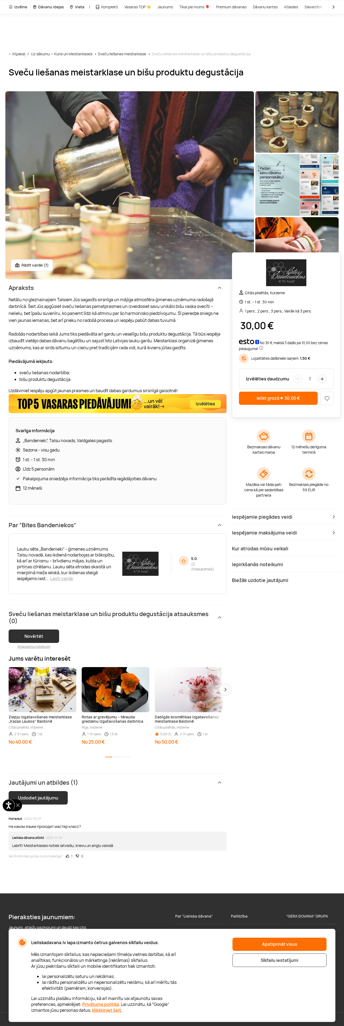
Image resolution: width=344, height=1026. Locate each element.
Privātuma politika (100, 1004)
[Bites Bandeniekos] (286, 273)
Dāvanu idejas (51, 6)
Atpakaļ (18, 53)
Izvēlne (20, 6)
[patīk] (327, 398)
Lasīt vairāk (61, 578)
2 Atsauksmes (201, 566)
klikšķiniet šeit (106, 1010)
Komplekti (109, 6)
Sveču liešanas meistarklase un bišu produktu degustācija (201, 53)
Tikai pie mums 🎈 (194, 6)
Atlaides (291, 6)
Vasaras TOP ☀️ (137, 6)
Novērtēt (33, 636)
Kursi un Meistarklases (73, 53)
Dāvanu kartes (265, 6)
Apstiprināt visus (279, 944)
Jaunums (165, 6)
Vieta (79, 6)
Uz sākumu (40, 53)
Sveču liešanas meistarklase (122, 53)
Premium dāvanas (231, 6)
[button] (225, 689)
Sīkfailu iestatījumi (279, 960)
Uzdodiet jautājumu (38, 798)
